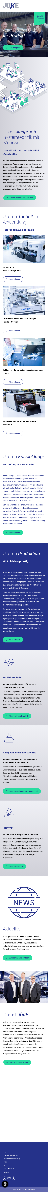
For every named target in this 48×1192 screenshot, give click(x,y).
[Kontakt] (39, 18)
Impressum (7, 1152)
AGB (5, 1162)
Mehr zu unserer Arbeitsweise (21, 198)
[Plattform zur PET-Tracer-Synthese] (24, 249)
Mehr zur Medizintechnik (18, 716)
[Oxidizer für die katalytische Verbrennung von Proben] (24, 352)
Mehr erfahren (14, 279)
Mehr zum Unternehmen (19, 1062)
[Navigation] (41, 6)
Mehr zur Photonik (16, 866)
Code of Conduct (9, 1169)
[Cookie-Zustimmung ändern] (5, 1184)
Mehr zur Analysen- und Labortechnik (23, 791)
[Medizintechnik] (9, 662)
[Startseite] (11, 6)
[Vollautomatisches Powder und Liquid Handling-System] (24, 300)
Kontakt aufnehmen (16, 1129)
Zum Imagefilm (15, 48)
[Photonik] (9, 812)
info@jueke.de (13, 1120)
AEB (5, 1165)
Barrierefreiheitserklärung (12, 1158)
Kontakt (6, 1172)
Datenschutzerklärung (11, 1155)
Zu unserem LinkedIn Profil (19, 958)
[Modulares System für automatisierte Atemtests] (24, 403)
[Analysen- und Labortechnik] (9, 737)
